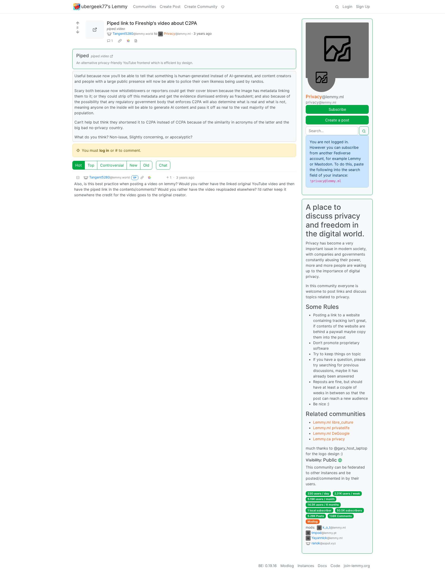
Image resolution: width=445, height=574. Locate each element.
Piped (82, 55)
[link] (120, 40)
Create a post (337, 120)
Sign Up (363, 6)
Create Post (170, 6)
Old (146, 165)
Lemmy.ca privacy (329, 439)
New (133, 165)
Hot (78, 165)
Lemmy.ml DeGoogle (331, 433)
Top (91, 165)
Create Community (200, 6)
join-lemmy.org (357, 565)
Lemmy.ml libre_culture (333, 422)
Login (347, 6)
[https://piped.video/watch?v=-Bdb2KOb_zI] (95, 29)
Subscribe (337, 109)
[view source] (136, 40)
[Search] (337, 6)
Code (335, 565)
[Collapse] (78, 177)
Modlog (313, 521)
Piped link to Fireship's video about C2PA (152, 23)
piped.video (116, 29)
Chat (163, 165)
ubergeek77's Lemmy (104, 6)
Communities (144, 6)
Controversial (112, 165)
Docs (322, 565)
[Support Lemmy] (222, 6)
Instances (306, 565)
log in (104, 150)
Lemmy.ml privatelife (331, 427)
